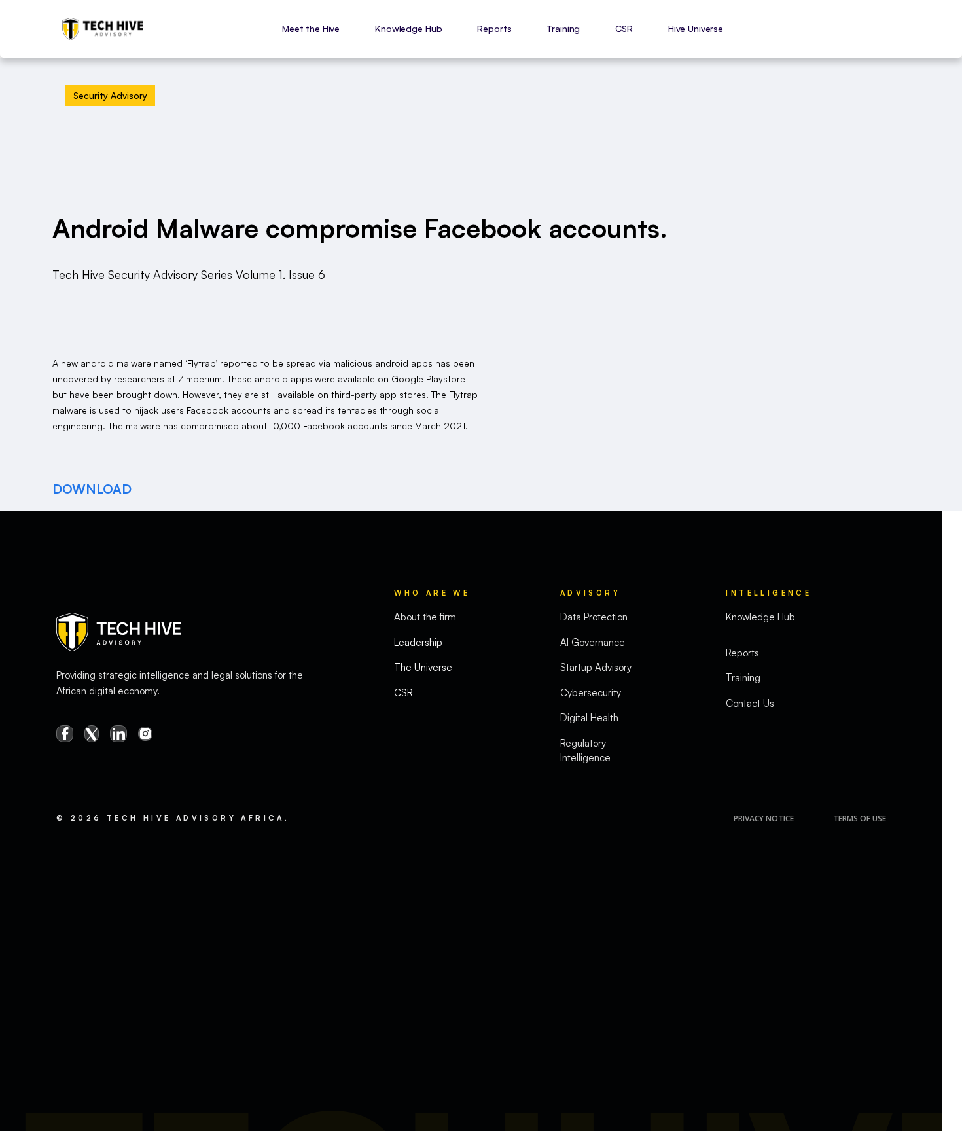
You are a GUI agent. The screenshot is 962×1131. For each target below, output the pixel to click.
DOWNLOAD (92, 488)
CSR (624, 28)
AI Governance (592, 642)
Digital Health (589, 717)
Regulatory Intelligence (585, 750)
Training (563, 28)
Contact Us (750, 703)
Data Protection (594, 617)
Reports (494, 28)
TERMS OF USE (859, 818)
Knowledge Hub (408, 28)
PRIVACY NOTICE (764, 818)
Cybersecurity (590, 693)
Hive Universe (695, 28)
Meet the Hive (311, 28)
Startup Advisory (596, 667)
